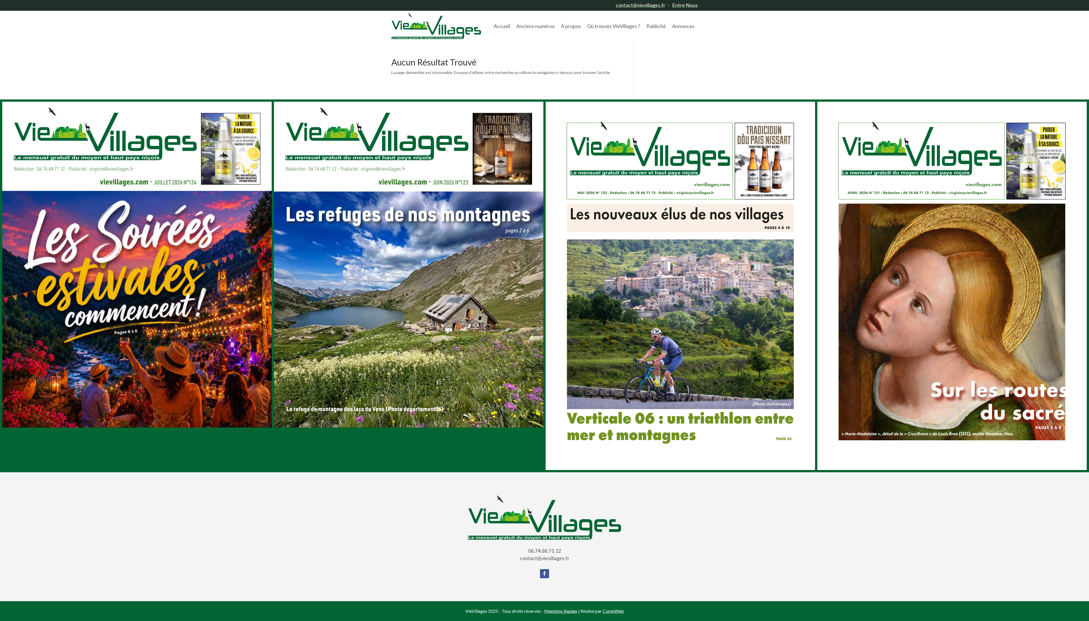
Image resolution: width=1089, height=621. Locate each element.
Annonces (683, 26)
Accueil (502, 26)
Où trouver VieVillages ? (613, 26)
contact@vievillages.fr (640, 5)
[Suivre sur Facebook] (544, 573)
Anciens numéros (535, 26)
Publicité (656, 26)
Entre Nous (685, 5)
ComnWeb (613, 611)
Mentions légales (560, 611)
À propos (571, 26)
